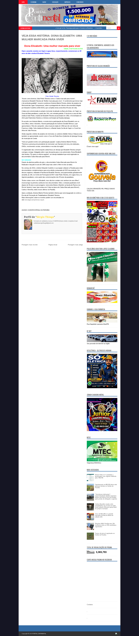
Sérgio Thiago (45, 217)
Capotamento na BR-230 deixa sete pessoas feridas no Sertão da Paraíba (106, 486)
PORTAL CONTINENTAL (39, 633)
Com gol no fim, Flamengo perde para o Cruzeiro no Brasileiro (66, 28)
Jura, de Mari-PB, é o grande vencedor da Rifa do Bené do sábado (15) (104, 515)
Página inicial (52, 245)
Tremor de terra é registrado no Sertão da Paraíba (105, 534)
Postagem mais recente (30, 245)
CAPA (23, 2)
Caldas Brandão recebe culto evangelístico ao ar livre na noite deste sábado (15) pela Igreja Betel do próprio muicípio (106, 506)
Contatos (90, 604)
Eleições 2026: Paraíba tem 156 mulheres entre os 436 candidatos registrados (105, 525)
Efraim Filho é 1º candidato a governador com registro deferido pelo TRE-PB (105, 476)
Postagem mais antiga (75, 245)
